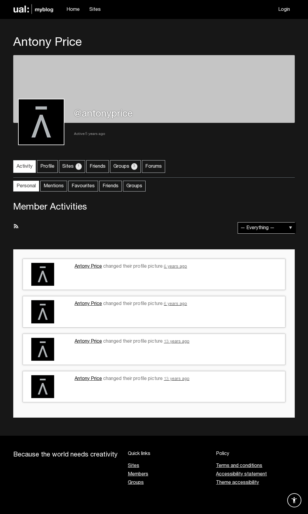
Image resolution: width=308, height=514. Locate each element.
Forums (153, 166)
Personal (26, 186)
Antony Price (88, 266)
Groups (124, 166)
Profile (47, 166)
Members (138, 474)
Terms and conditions (239, 466)
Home (73, 10)
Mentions (54, 186)
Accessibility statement (241, 474)
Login (284, 10)
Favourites (83, 186)
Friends (98, 166)
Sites (95, 10)
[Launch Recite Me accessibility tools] (294, 500)
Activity (24, 166)
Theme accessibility (237, 483)
